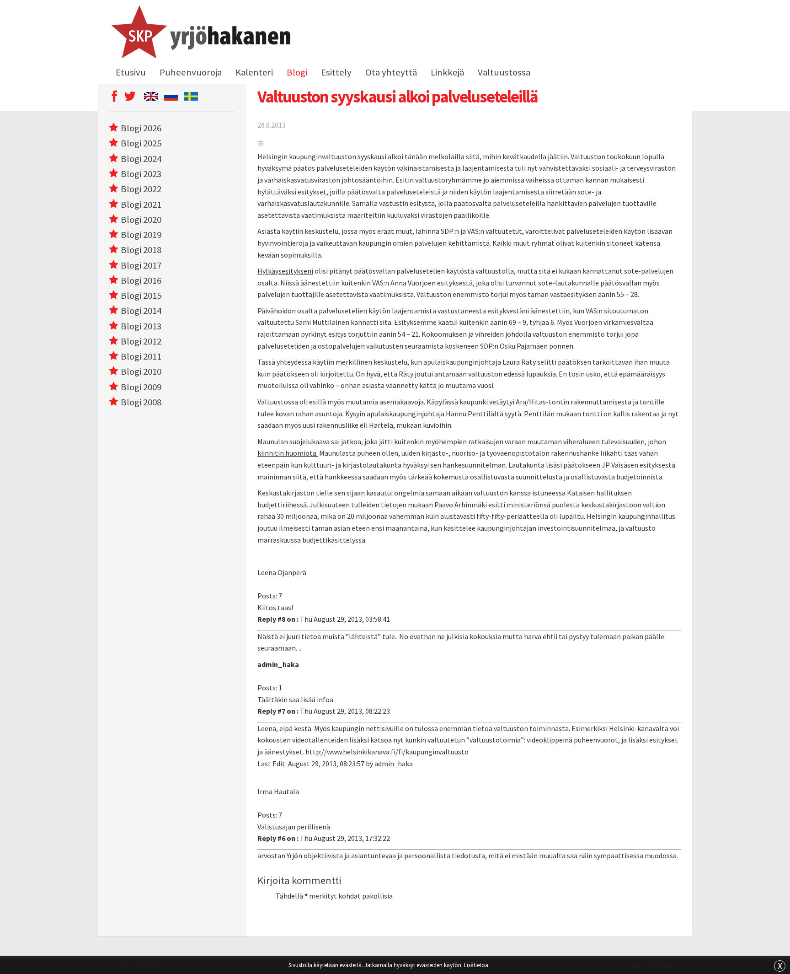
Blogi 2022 (141, 189)
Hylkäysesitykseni (285, 270)
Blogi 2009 (141, 387)
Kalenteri (254, 72)
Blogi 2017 (141, 265)
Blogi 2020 (141, 220)
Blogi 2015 (141, 295)
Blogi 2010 (141, 371)
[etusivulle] (199, 33)
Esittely (336, 72)
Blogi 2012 (141, 341)
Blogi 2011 (141, 356)
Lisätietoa (476, 965)
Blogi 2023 (141, 174)
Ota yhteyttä (391, 72)
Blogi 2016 (141, 280)
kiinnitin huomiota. (287, 452)
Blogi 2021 (141, 204)
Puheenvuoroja (191, 72)
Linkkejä (447, 72)
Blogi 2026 (141, 128)
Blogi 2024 (141, 159)
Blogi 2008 (141, 402)
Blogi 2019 (141, 235)
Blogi (297, 72)
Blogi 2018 (141, 250)
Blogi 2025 (141, 143)
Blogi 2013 (141, 326)
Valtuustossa (504, 72)
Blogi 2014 (141, 311)
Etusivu (131, 72)
